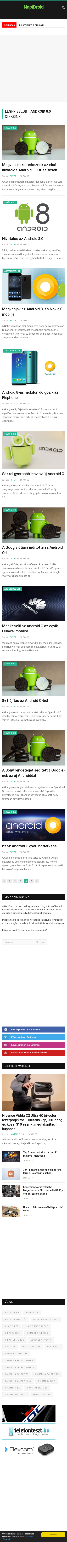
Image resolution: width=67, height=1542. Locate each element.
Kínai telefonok (14, 1340)
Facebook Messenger (45, 1319)
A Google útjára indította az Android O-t (32, 550)
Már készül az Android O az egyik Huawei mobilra (30, 628)
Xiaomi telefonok (15, 1395)
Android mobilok (12, 271)
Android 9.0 (12, 1312)
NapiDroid (34, 7)
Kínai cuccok (12, 1333)
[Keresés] (63, 7)
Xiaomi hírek (12, 1388)
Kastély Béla (17, 1134)
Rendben (53, 1534)
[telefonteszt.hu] (28, 1439)
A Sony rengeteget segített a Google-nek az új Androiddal (33, 773)
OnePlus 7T (54, 1347)
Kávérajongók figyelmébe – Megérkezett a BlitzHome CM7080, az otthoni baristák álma (44, 1190)
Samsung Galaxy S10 (47, 1374)
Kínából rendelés (37, 1333)
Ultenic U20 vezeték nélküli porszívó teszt (43, 1209)
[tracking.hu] (28, 1421)
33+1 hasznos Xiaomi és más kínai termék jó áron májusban (42, 1171)
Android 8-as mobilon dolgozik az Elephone (30, 395)
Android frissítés (15, 1319)
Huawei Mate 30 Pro (36, 1326)
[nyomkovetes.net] (29, 1457)
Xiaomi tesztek (42, 1395)
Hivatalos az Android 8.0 (22, 239)
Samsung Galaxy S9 (16, 1374)
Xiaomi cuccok (46, 1381)
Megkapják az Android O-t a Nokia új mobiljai (32, 311)
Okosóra (10, 1347)
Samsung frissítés (16, 1354)
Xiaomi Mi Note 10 (37, 1388)
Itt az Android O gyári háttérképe (29, 846)
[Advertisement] (33, 68)
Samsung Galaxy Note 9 (19, 1360)
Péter (13, 176)
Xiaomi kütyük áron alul (31, 25)
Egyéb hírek (10, 128)
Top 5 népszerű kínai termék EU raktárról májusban (40, 1154)
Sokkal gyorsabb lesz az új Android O (33, 474)
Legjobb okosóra (41, 1340)
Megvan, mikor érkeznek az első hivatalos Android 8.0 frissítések (29, 167)
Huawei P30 (11, 1326)
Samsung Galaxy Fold (18, 1381)
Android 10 (32, 1312)
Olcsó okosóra (31, 1347)
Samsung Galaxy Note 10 (20, 1367)
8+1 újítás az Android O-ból (25, 700)
